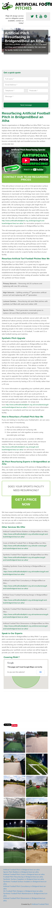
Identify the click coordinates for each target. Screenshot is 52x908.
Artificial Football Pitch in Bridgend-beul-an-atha (21, 870)
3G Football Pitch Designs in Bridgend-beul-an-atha (23, 891)
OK (40, 672)
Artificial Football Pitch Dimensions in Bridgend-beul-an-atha (24, 899)
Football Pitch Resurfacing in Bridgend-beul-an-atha (23, 877)
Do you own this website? (16, 672)
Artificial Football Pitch (40, 904)
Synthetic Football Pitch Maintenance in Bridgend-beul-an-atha (25, 894)
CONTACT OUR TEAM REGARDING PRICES (26, 178)
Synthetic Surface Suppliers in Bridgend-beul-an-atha (23, 879)
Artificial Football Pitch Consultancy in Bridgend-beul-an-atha (24, 887)
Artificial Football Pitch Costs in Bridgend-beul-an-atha (24, 874)
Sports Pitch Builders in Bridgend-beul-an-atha (21, 872)
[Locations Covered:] (2, 3)
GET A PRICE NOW (26, 502)
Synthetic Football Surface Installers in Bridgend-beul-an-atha (25, 883)
